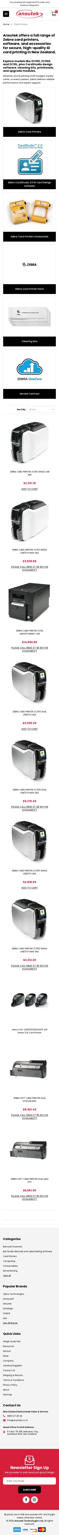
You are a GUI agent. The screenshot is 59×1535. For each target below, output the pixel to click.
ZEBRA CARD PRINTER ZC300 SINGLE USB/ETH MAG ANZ (29, 950)
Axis (5, 1318)
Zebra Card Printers (29, 131)
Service (7, 1351)
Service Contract (29, 393)
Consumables (10, 1265)
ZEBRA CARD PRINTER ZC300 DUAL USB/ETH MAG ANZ (30, 791)
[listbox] (41, 409)
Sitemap (7, 1394)
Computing (9, 1261)
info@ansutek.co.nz (17, 1420)
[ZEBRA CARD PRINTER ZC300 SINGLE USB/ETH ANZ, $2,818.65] (29, 841)
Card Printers (10, 1256)
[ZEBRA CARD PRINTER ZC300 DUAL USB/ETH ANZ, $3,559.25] (29, 682)
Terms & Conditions (13, 1380)
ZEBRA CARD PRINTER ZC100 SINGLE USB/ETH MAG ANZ (29, 551)
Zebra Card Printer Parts (29, 289)
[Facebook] (26, 1499)
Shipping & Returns (13, 1375)
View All (7, 1275)
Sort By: (21, 409)
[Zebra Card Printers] (29, 107)
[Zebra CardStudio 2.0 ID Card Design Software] (29, 159)
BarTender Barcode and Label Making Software (27, 1251)
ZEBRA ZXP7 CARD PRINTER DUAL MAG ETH (30, 1180)
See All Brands (10, 1323)
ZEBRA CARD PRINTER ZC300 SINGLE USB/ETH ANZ (29, 872)
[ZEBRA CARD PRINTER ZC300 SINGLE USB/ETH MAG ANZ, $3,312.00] (29, 919)
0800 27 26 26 (14, 1416)
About (6, 1389)
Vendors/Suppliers (12, 1365)
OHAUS (6, 1313)
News (5, 1355)
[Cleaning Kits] (29, 317)
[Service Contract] (29, 369)
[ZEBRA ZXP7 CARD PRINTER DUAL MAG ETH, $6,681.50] (29, 1149)
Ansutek (7, 1303)
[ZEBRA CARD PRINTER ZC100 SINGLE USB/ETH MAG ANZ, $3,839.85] (29, 520)
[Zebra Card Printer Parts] (29, 264)
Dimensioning (10, 1270)
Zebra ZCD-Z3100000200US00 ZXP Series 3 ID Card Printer (30, 1031)
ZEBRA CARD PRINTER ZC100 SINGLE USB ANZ (29, 473)
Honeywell (8, 1298)
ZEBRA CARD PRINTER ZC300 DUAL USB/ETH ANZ (30, 713)
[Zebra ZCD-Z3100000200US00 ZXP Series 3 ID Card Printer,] (29, 1000)
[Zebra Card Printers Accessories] (29, 212)
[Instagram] (34, 1499)
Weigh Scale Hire (12, 1341)
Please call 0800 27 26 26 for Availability (29, 568)
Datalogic (8, 1308)
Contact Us (9, 1370)
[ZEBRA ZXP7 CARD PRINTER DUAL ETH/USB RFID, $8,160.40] (29, 1068)
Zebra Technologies (13, 1294)
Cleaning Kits (29, 341)
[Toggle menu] (6, 14)
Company (8, 1360)
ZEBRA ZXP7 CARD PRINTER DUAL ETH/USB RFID (29, 1100)
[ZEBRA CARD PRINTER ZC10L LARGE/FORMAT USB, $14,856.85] (29, 601)
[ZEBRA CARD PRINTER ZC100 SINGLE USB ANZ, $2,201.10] (29, 442)
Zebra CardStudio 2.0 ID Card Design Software (29, 184)
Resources (8, 1346)
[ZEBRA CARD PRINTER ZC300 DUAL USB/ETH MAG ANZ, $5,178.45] (29, 760)
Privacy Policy (10, 1384)
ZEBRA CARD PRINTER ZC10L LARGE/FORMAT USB (29, 632)
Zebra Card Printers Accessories (29, 236)
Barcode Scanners (12, 1246)
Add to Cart (29, 489)
